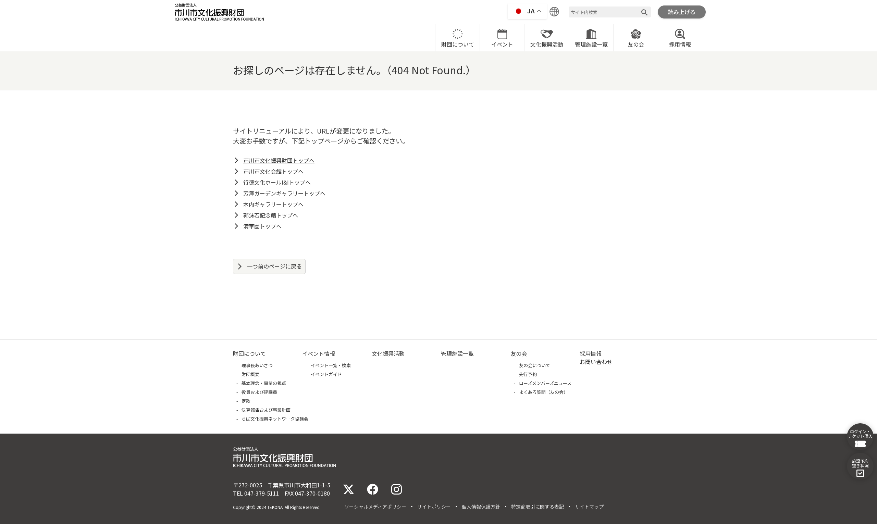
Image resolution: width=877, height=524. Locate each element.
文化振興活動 (546, 44)
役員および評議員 (259, 392)
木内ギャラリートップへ (273, 204)
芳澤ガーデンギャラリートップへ (284, 193)
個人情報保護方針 (481, 506)
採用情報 (680, 44)
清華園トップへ (262, 226)
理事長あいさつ (257, 365)
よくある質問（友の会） (543, 392)
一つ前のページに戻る (274, 266)
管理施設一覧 (591, 44)
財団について (457, 44)
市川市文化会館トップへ (273, 171)
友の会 (636, 44)
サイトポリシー (434, 506)
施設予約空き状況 (860, 463)
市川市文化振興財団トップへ (278, 160)
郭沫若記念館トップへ (270, 215)
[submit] (644, 12)
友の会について (534, 365)
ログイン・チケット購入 (860, 433)
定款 (246, 401)
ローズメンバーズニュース (545, 383)
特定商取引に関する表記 (537, 506)
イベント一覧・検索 (331, 365)
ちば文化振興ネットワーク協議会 (275, 418)
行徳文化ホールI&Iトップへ (277, 182)
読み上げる (681, 12)
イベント (502, 44)
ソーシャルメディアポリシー (375, 506)
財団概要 (250, 374)
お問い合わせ (596, 362)
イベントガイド (326, 374)
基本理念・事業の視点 (264, 383)
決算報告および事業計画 (266, 410)
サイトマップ (589, 506)
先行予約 (528, 374)
